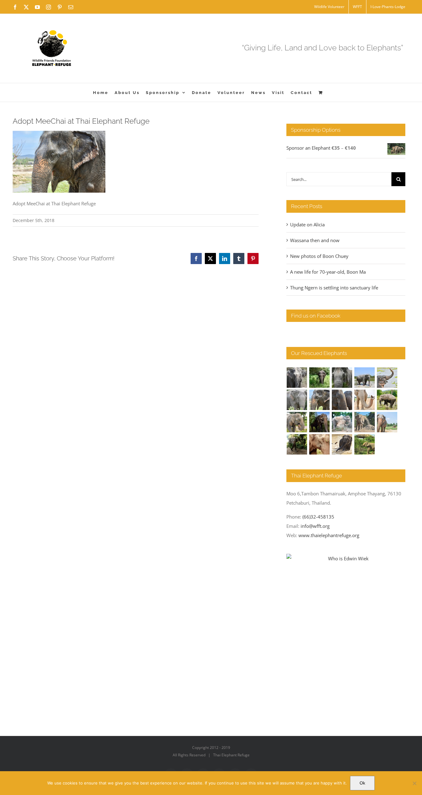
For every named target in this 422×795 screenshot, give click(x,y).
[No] (414, 783)
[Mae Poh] (364, 377)
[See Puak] (319, 444)
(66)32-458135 (318, 517)
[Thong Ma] (342, 400)
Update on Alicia (307, 224)
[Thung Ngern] (319, 377)
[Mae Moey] (297, 377)
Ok (362, 782)
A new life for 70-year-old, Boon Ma (328, 272)
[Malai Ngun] (319, 422)
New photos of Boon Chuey (319, 256)
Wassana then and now (315, 240)
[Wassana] (342, 422)
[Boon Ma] (342, 377)
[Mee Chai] (319, 400)
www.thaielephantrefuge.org (328, 535)
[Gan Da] (297, 400)
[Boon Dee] (387, 400)
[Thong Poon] (364, 400)
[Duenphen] (297, 444)
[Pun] (387, 422)
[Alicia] (387, 377)
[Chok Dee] (364, 422)
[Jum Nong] (297, 422)
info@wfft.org (315, 526)
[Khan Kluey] (342, 444)
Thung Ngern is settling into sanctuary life (334, 287)
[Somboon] (364, 444)
